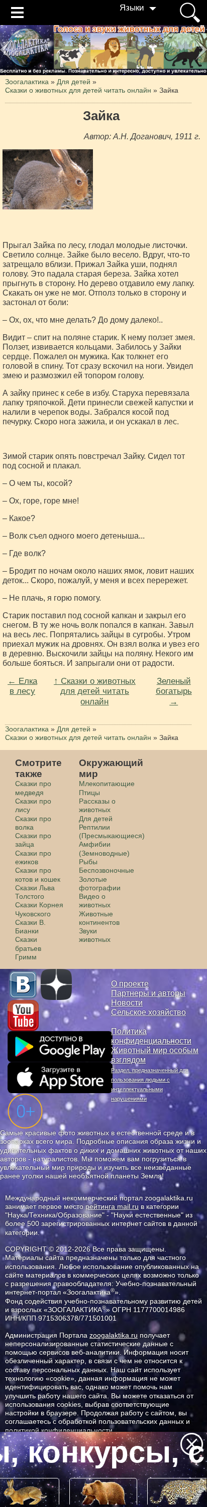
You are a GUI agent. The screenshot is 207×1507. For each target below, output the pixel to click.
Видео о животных (95, 900)
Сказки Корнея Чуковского (39, 909)
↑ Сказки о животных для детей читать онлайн (95, 691)
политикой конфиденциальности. (60, 1430)
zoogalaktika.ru (113, 1335)
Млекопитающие (107, 784)
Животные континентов (99, 918)
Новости (127, 1002)
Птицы (89, 793)
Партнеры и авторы (148, 993)
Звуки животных (95, 935)
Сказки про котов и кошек (37, 874)
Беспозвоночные (106, 870)
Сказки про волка (33, 823)
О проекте (130, 983)
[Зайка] (48, 179)
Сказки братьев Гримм (28, 948)
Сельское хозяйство (148, 1012)
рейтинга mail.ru (112, 1206)
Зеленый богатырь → (174, 691)
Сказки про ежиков (33, 857)
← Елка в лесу (22, 686)
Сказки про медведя (33, 788)
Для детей (96, 819)
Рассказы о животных (97, 805)
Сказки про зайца (33, 840)
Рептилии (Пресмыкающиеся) (112, 831)
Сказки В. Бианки (30, 926)
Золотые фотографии (100, 883)
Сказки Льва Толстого (35, 892)
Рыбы (88, 862)
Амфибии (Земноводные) (104, 848)
